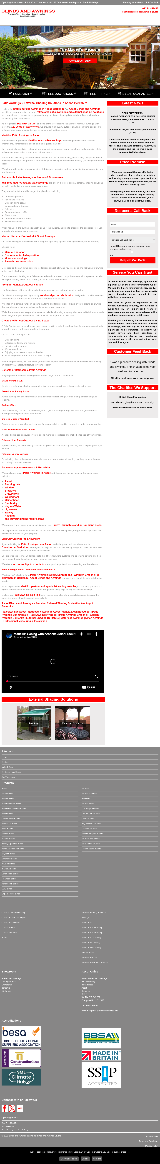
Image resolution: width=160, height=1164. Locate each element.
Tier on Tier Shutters (91, 814)
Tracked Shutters (89, 829)
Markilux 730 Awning (91, 942)
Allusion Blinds (8, 864)
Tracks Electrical (9, 932)
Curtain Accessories (11, 922)
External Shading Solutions (94, 912)
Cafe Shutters (88, 819)
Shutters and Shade (91, 839)
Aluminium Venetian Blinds (14, 809)
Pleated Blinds (8, 839)
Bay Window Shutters (91, 824)
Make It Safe (7, 767)
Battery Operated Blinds (12, 844)
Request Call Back (132, 260)
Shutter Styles (88, 804)
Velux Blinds (7, 829)
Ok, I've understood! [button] (69, 1158)
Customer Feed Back (11, 772)
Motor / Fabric (88, 952)
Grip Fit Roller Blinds (11, 894)
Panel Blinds (7, 814)
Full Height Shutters (91, 809)
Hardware (86, 799)
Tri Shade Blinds (9, 879)
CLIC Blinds (7, 889)
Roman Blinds (8, 834)
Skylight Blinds (8, 854)
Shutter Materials (89, 794)
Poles (4, 937)
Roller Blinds (7, 794)
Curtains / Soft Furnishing (13, 912)
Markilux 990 (87, 922)
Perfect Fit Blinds (9, 824)
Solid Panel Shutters (91, 844)
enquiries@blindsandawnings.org (140, 11)
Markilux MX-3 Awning (92, 927)
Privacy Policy (151, 1146)
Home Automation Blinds (13, 849)
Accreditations (151, 1136)
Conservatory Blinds (11, 819)
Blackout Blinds (9, 869)
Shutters (85, 789)
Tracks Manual (8, 927)
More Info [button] (97, 1158)
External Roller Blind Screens (95, 962)
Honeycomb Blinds (10, 884)
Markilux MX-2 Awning (92, 932)
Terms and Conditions (148, 1141)
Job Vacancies (8, 777)
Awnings (34, 723)
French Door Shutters (91, 849)
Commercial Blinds (10, 874)
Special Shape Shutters (92, 834)
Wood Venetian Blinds (11, 804)
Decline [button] (85, 1158)
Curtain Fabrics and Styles (14, 917)
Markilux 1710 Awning (91, 947)
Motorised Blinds (9, 859)
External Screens (72, 723)
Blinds (4, 789)
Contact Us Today (80, 60)
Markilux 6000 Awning (91, 937)
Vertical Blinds (8, 799)
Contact (5, 762)
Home (4, 757)
